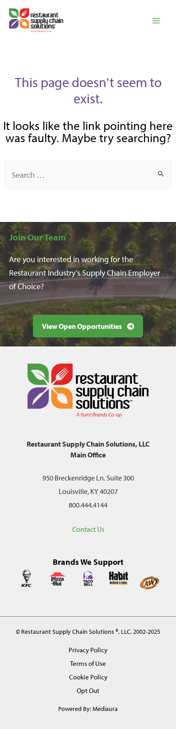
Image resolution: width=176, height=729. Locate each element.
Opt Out (88, 690)
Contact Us (88, 529)
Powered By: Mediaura (88, 709)
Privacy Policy (88, 650)
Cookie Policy (88, 677)
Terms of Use (88, 663)
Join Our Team (37, 237)
